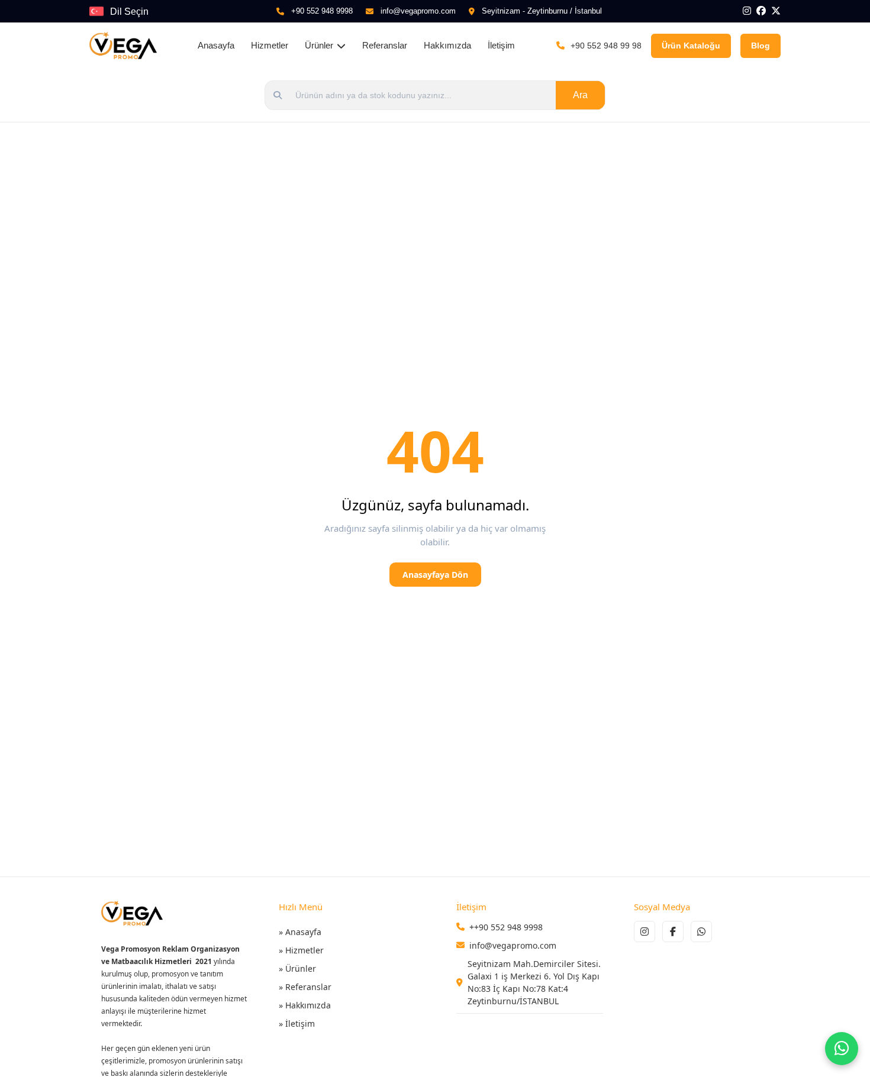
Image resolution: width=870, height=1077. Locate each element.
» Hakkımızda (305, 1005)
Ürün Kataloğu (691, 45)
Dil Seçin (129, 12)
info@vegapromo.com (418, 11)
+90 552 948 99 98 (606, 45)
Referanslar (384, 45)
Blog (760, 45)
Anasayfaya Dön (435, 574)
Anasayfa (216, 45)
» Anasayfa (300, 931)
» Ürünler (297, 968)
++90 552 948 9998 (506, 927)
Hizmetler (269, 45)
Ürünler (319, 45)
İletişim (501, 45)
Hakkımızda (447, 45)
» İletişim (297, 1023)
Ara (580, 95)
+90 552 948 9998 (322, 11)
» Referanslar (305, 986)
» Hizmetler (301, 950)
